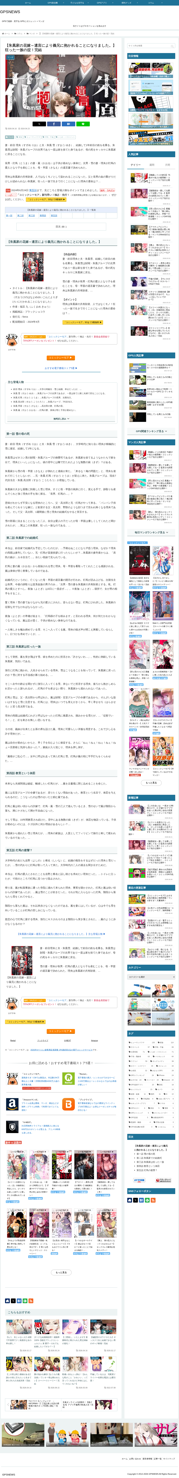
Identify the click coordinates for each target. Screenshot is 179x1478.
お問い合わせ (135, 1459)
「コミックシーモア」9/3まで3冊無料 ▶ (46, 199)
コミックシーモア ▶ (60, 357)
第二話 (20, 215)
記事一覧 (158, 1459)
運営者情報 (147, 1459)
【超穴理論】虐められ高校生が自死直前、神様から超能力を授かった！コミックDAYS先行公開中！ (160, 873)
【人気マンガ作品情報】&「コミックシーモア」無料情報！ (160, 909)
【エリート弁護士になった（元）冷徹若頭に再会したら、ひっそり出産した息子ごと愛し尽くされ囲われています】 (16, 1175)
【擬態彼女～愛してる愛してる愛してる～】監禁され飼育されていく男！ (106, 1172)
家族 (20, 137)
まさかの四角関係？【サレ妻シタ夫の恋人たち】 (163, 673)
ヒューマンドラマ (33, 137)
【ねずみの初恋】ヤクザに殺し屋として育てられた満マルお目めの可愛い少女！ (139, 628)
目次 (58, 226)
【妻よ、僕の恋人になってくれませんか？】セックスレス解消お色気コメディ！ (106, 1230)
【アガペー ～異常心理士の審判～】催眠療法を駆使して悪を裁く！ (83, 1170)
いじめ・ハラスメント (66, 137)
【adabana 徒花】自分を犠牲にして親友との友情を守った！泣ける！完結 (139, 581)
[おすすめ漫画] (139, 1180)
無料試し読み (60, 419)
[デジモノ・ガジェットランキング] (163, 1180)
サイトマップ (169, 1459)
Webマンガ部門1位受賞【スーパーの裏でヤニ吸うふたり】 (163, 626)
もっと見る (61, 1272)
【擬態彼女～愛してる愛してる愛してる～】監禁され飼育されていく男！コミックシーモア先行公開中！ (159, 845)
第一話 (9, 215)
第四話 (43, 215)
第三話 (32, 215)
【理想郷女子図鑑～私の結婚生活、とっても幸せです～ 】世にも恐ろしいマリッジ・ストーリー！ (38, 1232)
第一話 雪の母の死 (146, 1154)
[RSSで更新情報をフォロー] (31, 1300)
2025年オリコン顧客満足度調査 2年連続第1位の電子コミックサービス (61, 1050)
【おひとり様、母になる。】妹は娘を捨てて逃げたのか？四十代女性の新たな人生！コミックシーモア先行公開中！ (159, 953)
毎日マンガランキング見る (150, 532)
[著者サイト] (7, 1300)
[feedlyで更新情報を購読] (25, 1300)
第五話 (33, 190)
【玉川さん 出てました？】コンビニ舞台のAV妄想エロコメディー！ (163, 581)
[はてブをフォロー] (19, 1300)
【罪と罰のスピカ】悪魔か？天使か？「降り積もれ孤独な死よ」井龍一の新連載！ (139, 677)
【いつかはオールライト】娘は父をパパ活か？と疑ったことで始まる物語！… (83, 1230)
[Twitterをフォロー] (13, 1300)
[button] (172, 46)
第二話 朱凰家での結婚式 (149, 1158)
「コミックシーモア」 (46, 336)
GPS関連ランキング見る (150, 431)
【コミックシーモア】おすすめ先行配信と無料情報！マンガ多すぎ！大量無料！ (159, 898)
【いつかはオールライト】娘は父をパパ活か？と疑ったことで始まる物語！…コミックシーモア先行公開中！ (159, 859)
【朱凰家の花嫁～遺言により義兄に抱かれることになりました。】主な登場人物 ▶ (61, 934)
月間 (167, 164)
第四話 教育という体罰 (148, 1166)
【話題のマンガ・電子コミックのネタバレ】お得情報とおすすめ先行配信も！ (159, 922)
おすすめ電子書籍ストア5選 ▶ (61, 368)
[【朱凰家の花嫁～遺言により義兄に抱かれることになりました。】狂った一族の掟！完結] (68, 124)
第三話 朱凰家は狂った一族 (150, 1162)
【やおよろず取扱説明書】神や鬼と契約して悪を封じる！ (16, 1228)
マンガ (10, 137)
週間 (151, 164)
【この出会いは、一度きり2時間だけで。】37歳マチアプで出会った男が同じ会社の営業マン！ (39, 1173)
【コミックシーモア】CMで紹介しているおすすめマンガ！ (163, 772)
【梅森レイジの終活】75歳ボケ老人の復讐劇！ (61, 1170)
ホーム (125, 1459)
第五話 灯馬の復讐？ (147, 1170)
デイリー (136, 164)
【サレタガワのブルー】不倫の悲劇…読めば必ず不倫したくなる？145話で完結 (163, 725)
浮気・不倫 (49, 137)
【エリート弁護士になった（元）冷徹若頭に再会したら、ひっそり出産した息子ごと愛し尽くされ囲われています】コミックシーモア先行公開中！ (150, 828)
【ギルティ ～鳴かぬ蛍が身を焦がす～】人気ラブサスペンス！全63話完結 (139, 723)
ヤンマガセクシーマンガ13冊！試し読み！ (139, 770)
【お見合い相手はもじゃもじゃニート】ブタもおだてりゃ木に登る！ (61, 1230)
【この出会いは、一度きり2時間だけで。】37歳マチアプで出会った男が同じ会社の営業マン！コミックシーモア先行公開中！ (160, 810)
